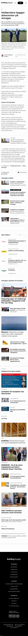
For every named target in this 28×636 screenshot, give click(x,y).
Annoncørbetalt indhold (14, 591)
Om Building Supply (14, 605)
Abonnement (14, 567)
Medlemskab (14, 569)
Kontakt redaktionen (14, 598)
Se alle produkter (14, 577)
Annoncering (14, 572)
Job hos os (14, 603)
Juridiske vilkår (14, 586)
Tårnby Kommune (15, 165)
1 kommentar (23, 172)
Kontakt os (14, 600)
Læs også (13, 137)
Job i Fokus (5, 235)
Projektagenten (14, 574)
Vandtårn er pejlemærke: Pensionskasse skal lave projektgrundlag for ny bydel (18, 141)
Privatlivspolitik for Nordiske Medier (14, 583)
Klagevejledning (14, 588)
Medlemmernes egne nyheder (10, 371)
